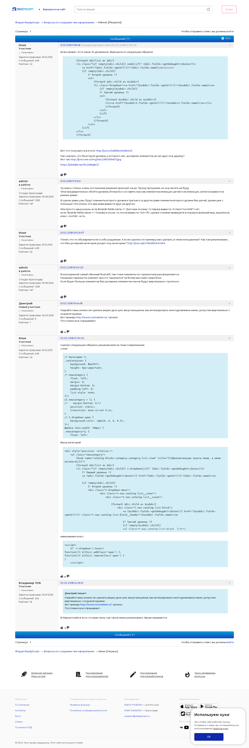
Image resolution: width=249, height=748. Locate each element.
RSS (227, 38)
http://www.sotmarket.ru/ (91, 317)
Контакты (20, 710)
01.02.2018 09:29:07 (72, 232)
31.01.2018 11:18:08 (70, 45)
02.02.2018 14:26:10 (71, 582)
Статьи (18, 721)
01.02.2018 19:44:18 (71, 303)
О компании (22, 704)
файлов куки (220, 728)
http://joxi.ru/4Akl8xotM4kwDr (114, 150)
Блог (18, 716)
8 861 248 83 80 (133, 710)
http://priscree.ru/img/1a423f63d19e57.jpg (96, 159)
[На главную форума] (23, 9)
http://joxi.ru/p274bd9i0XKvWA (146, 243)
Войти (229, 9)
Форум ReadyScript (27, 22)
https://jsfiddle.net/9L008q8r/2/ (79, 164)
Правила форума (80, 704)
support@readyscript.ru (137, 716)
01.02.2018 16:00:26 (71, 267)
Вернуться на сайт (54, 9)
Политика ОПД (23, 727)
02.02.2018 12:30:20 (72, 338)
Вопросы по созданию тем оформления (69, 22)
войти (230, 31)
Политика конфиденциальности (88, 710)
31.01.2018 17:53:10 (70, 181)
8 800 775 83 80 (133, 704)
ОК (209, 736)
